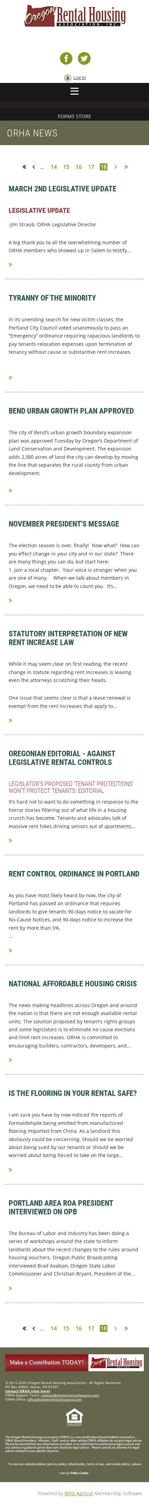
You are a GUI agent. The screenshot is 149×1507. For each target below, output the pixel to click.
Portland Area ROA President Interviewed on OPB (61, 1207)
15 (66, 166)
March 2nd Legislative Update (62, 188)
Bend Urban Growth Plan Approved (71, 411)
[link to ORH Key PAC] (74, 1369)
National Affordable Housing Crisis (73, 983)
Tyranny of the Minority (52, 298)
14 (54, 166)
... (42, 166)
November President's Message (64, 524)
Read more (14, 264)
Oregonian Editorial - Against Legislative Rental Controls (62, 758)
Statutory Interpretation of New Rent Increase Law (68, 638)
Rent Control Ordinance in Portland (74, 874)
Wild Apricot (78, 1493)
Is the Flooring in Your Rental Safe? (73, 1093)
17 (91, 166)
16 (79, 166)
